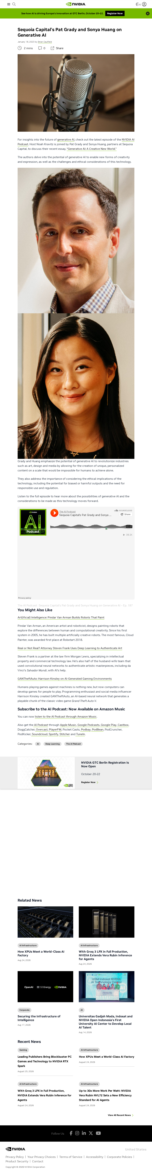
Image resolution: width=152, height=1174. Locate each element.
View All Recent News (119, 1115)
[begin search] (14, 4)
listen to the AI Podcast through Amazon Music (66, 716)
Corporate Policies (119, 1157)
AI (38, 744)
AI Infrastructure (89, 1050)
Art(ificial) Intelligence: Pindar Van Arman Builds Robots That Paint (61, 617)
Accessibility (94, 1157)
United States (135, 1149)
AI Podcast (40, 725)
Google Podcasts (88, 725)
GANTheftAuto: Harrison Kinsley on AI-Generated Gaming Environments (65, 678)
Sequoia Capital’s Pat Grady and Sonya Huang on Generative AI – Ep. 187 (86, 605)
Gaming (23, 1050)
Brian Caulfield (45, 42)
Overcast (41, 729)
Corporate (24, 1010)
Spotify (53, 734)
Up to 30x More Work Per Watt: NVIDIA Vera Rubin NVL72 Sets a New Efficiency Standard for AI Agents (105, 1095)
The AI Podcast (27, 605)
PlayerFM (54, 729)
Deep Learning (52, 744)
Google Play (108, 725)
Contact (37, 1161)
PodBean (97, 729)
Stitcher (64, 734)
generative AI (65, 139)
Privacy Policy (15, 1157)
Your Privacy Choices (41, 1157)
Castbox (122, 725)
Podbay (85, 729)
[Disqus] (76, 841)
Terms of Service (70, 1157)
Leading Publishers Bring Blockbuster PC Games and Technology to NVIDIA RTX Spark (45, 1061)
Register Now (88, 782)
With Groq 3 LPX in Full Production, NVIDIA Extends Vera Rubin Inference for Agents (44, 1095)
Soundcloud (39, 734)
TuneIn (80, 734)
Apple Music (68, 725)
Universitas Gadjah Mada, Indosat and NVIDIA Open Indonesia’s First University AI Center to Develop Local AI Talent (106, 1021)
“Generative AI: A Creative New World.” (92, 149)
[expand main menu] (8, 4)
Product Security (17, 1161)
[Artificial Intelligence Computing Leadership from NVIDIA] (76, 4)
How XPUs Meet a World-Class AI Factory (106, 1056)
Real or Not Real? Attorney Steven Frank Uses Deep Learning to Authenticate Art (70, 648)
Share (59, 48)
